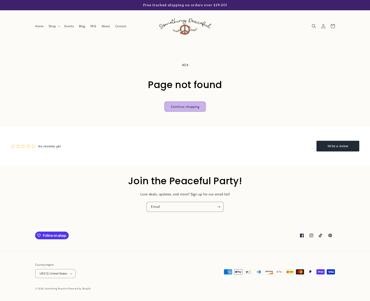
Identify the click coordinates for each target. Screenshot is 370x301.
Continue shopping (185, 107)
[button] (54, 26)
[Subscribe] (218, 207)
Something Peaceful (56, 288)
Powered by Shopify (79, 288)
